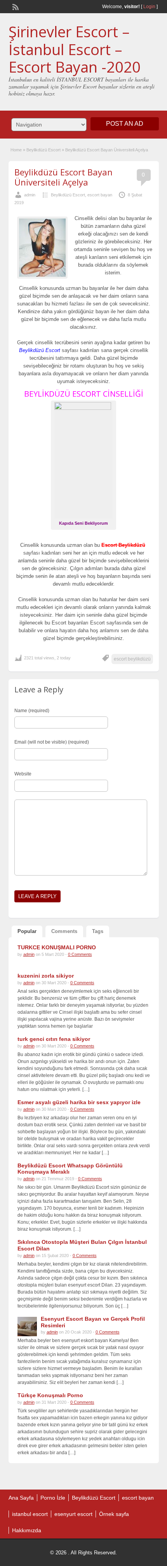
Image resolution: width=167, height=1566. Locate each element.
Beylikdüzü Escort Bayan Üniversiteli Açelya (63, 177)
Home (16, 149)
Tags (97, 931)
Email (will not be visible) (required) (51, 742)
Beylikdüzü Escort (43, 149)
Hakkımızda (26, 1530)
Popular (27, 931)
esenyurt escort (73, 1514)
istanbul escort (30, 1514)
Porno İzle (52, 1498)
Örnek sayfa (114, 1514)
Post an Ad (124, 123)
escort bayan (99, 194)
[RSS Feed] (15, 6)
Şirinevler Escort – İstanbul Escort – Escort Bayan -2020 (75, 49)
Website (22, 774)
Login (149, 6)
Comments (64, 931)
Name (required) (31, 710)
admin (29, 194)
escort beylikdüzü (132, 659)
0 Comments (80, 954)
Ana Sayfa (21, 1498)
